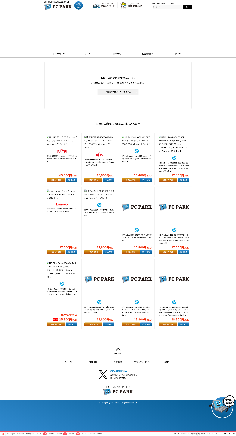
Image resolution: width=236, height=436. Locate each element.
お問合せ (168, 362)
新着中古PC (147, 54)
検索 (187, 7)
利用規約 (118, 362)
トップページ (59, 54)
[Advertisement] (118, 32)
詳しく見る (71, 180)
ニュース (68, 362)
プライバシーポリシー (143, 362)
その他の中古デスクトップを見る (118, 92)
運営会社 (93, 362)
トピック (177, 54)
